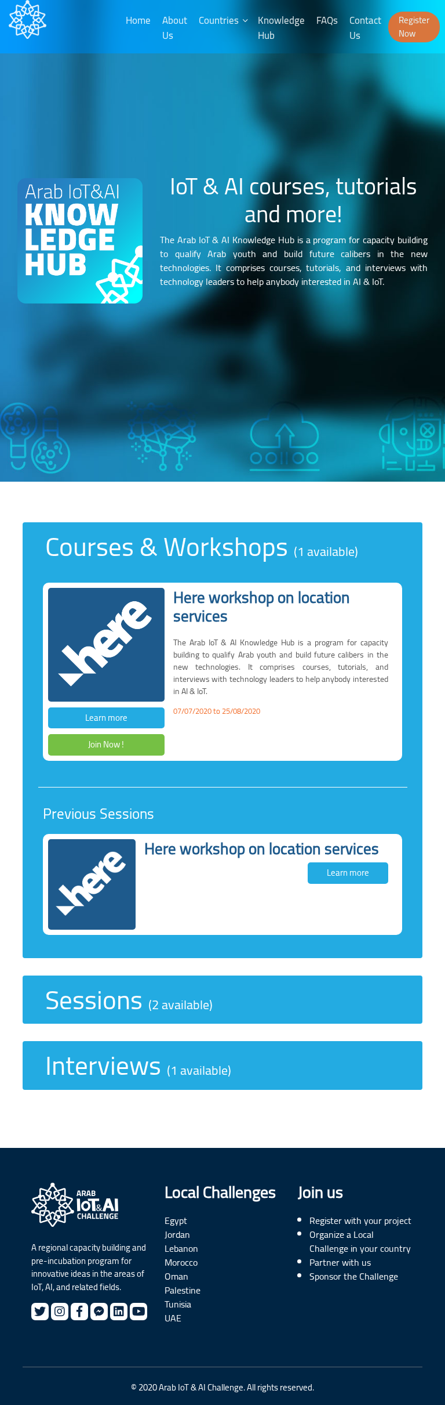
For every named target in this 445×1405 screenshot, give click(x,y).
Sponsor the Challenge (353, 1276)
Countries (219, 20)
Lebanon (181, 1248)
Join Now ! (106, 744)
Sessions (129, 1000)
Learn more (106, 717)
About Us (174, 28)
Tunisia (178, 1304)
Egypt (176, 1220)
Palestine (182, 1290)
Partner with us (340, 1262)
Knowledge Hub (281, 28)
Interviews (138, 1065)
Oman (176, 1276)
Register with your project (360, 1220)
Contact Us (365, 28)
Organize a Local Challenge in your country (360, 1241)
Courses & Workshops (201, 546)
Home (138, 20)
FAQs (327, 20)
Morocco (181, 1262)
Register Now (414, 27)
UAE (173, 1318)
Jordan (177, 1234)
